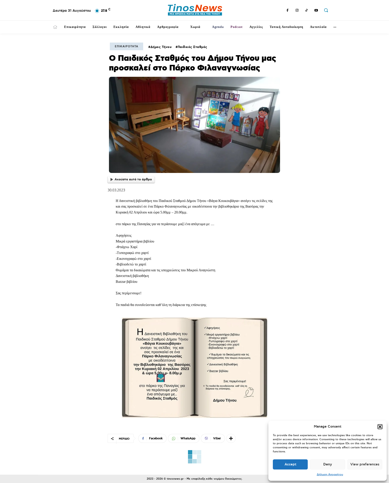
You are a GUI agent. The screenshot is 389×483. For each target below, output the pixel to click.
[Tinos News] (195, 10)
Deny (327, 464)
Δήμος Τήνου (161, 47)
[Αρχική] (55, 27)
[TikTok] (306, 11)
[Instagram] (297, 11)
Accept (290, 464)
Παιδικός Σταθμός (192, 47)
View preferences (364, 464)
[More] (231, 438)
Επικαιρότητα (126, 46)
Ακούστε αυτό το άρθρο (133, 179)
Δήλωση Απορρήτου (330, 474)
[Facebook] (287, 11)
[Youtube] (316, 11)
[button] (380, 426)
